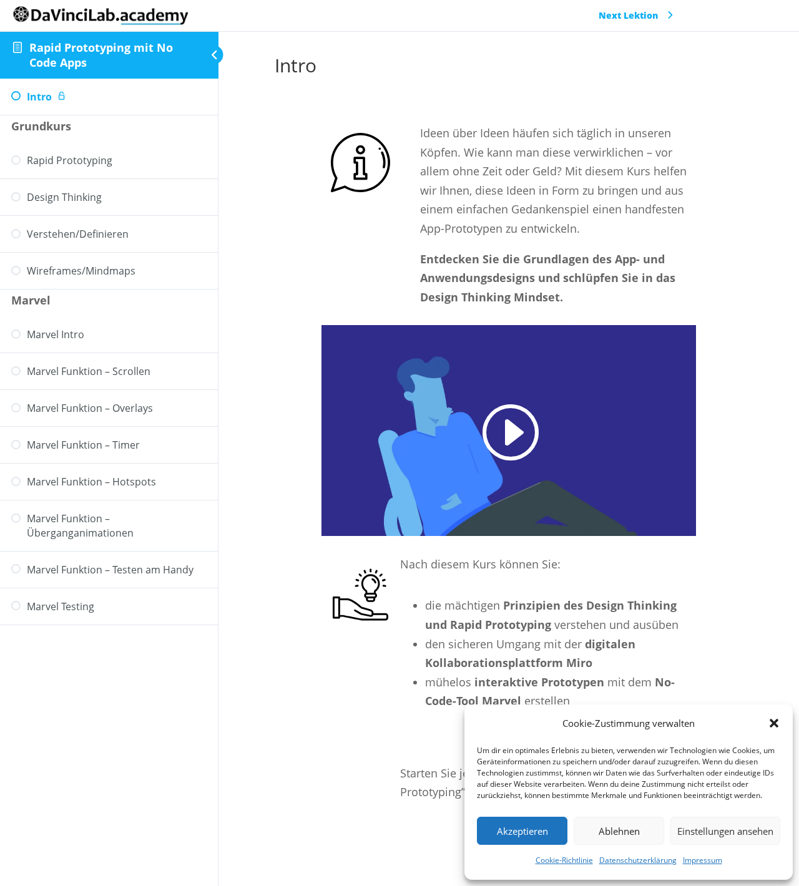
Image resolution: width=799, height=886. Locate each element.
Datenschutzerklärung (638, 860)
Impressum (702, 860)
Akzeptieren (522, 831)
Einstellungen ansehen (725, 831)
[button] (774, 723)
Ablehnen (619, 831)
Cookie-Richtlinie (564, 860)
